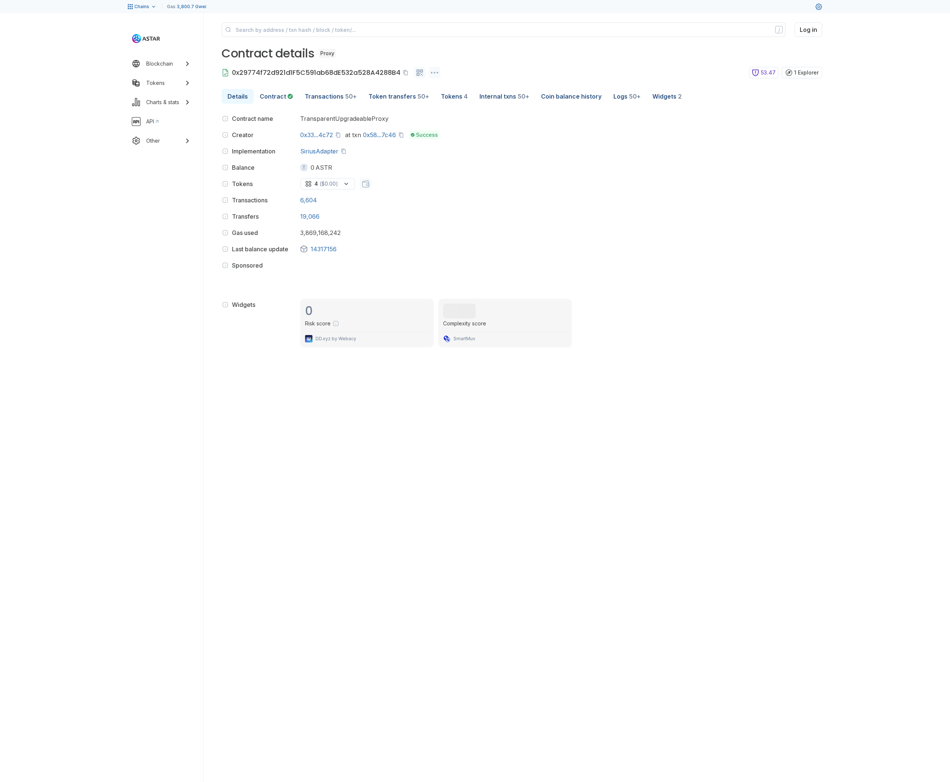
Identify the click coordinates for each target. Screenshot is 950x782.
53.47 (768, 72)
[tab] (276, 96)
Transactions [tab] (331, 96)
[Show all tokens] (365, 184)
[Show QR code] (420, 73)
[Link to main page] (146, 38)
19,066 (310, 216)
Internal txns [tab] (504, 96)
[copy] (407, 72)
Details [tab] (237, 96)
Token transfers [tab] (398, 96)
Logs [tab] (627, 96)
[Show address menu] (434, 73)
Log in (808, 29)
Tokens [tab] (454, 96)
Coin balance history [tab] (571, 96)
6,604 (308, 200)
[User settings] (818, 6)
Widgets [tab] (667, 96)
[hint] (225, 118)
